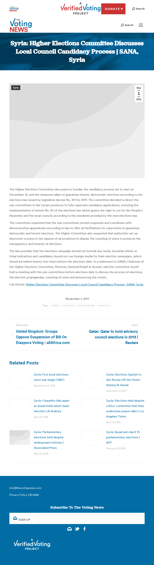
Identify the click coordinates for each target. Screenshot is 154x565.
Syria (16, 87)
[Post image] (19, 380)
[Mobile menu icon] (141, 25)
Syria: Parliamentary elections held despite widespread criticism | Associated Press (49, 440)
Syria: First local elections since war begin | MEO (51, 377)
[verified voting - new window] (80, 15)
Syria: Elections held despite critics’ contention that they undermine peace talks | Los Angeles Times (125, 408)
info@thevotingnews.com (25, 488)
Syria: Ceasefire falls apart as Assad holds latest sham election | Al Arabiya (51, 406)
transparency (104, 305)
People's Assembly (86, 305)
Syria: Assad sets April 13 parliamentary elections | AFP (123, 437)
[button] (138, 8)
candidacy (55, 305)
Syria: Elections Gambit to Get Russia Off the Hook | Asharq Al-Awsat (123, 380)
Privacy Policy (18, 495)
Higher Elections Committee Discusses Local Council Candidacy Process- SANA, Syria (84, 284)
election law (68, 305)
